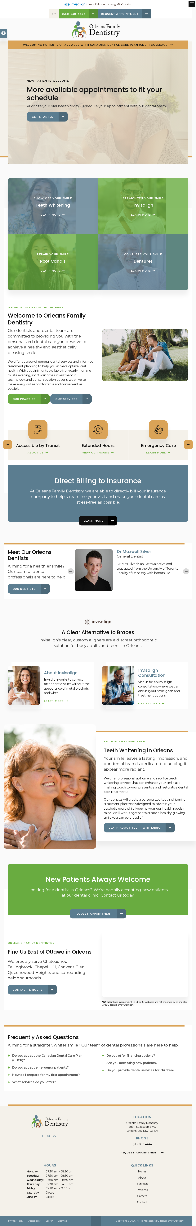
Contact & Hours (28, 989)
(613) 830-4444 (142, 1144)
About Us (35, 452)
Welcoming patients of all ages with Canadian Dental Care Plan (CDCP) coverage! (95, 44)
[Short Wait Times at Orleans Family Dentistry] (37, 428)
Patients (142, 1190)
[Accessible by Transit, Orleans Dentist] (98, 428)
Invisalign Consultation (152, 672)
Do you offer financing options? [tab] (130, 1055)
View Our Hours (155, 452)
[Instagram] (50, 1136)
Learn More (50, 214)
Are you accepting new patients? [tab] (132, 1063)
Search (49, 1220)
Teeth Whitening (53, 205)
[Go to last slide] (71, 571)
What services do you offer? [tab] (34, 1082)
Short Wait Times (37, 445)
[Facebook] (44, 1136)
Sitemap (62, 1220)
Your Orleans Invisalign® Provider (110, 4)
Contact (142, 1202)
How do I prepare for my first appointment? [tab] (46, 1075)
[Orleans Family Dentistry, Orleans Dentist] (50, 1122)
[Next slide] (186, 571)
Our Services (66, 398)
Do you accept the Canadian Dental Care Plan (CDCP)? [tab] (47, 1058)
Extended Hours (158, 445)
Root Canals (53, 261)
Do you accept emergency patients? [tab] (40, 1067)
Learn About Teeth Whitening (135, 827)
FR (54, 13)
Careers (142, 1196)
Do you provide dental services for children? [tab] (140, 1070)
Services (142, 1183)
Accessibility (34, 1220)
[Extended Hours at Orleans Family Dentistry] (158, 428)
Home (142, 1171)
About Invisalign (61, 673)
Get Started (43, 116)
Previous (7, 444)
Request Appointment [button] (120, 13)
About (142, 1177)
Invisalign (143, 205)
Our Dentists (24, 588)
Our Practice (24, 398)
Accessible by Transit (98, 445)
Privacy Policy (15, 1220)
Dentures (143, 261)
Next (188, 444)
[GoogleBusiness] (55, 1136)
